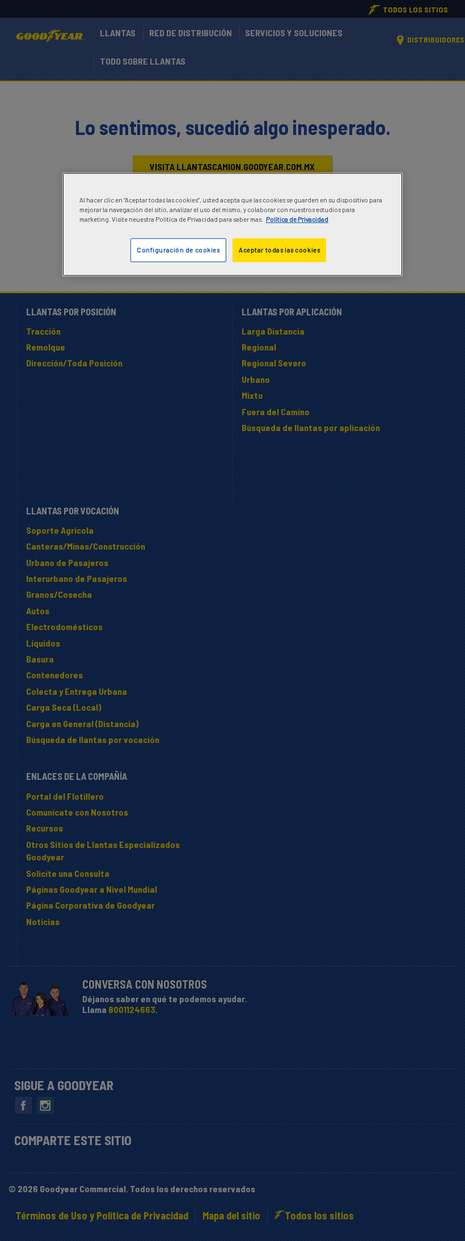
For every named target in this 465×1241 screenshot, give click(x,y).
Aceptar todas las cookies (279, 250)
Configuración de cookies (178, 250)
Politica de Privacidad (297, 219)
